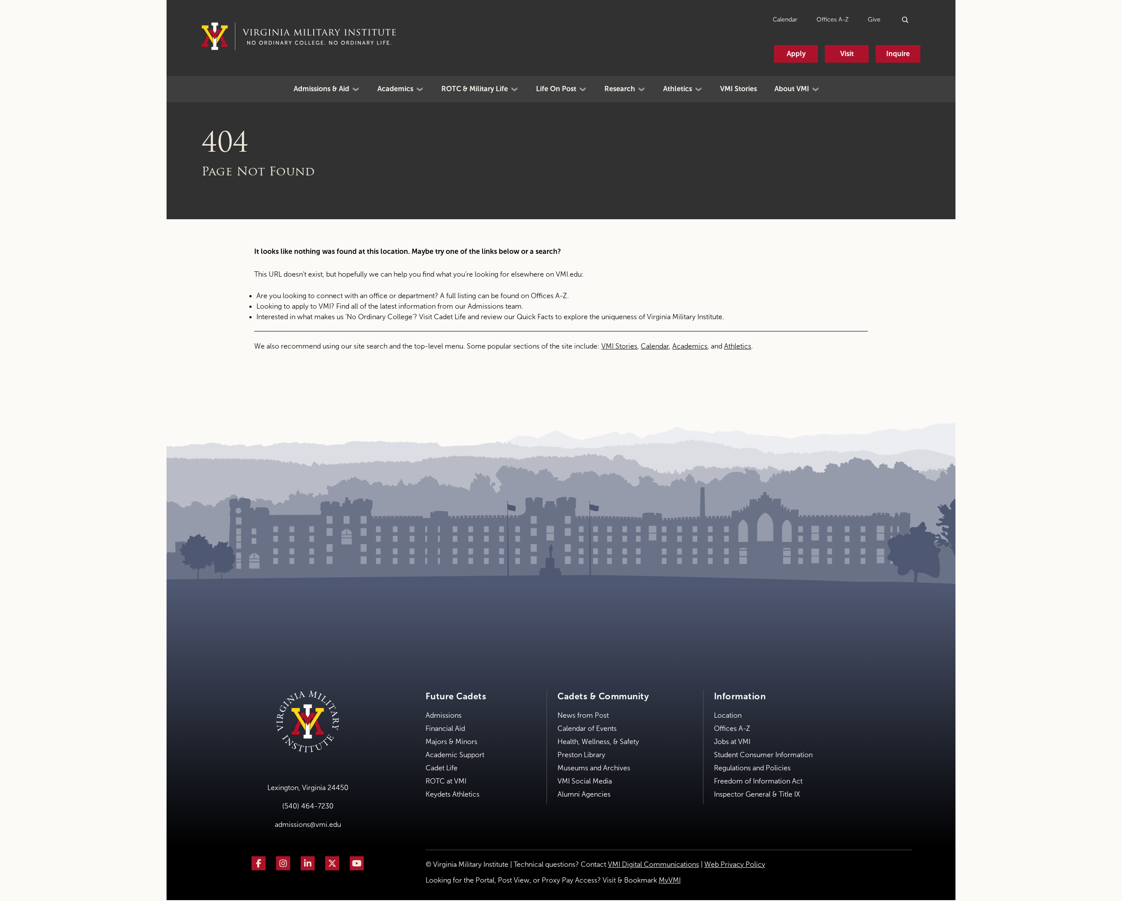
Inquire (898, 53)
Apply (796, 53)
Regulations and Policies (752, 768)
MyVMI (670, 880)
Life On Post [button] (556, 89)
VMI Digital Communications (653, 864)
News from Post (583, 715)
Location (728, 715)
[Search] (905, 19)
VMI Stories (738, 89)
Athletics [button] (677, 89)
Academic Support (455, 755)
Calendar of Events (587, 728)
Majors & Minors (451, 741)
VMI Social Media (584, 781)
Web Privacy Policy (734, 864)
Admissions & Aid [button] (321, 89)
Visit (847, 53)
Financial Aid (445, 728)
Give (874, 19)
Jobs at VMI (732, 741)
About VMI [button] (791, 89)
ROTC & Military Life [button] (474, 89)
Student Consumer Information (763, 755)
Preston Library (581, 755)
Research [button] (619, 89)
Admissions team (495, 306)
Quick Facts (535, 317)
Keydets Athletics (452, 794)
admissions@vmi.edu (308, 824)
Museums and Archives (593, 768)
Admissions (444, 715)
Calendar (785, 19)
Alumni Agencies (584, 794)
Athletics (737, 346)
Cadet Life (450, 317)
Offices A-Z (833, 19)
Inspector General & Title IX (757, 794)
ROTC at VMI (446, 781)
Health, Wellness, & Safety (598, 741)
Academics (689, 346)
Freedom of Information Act (758, 781)
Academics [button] (395, 89)
